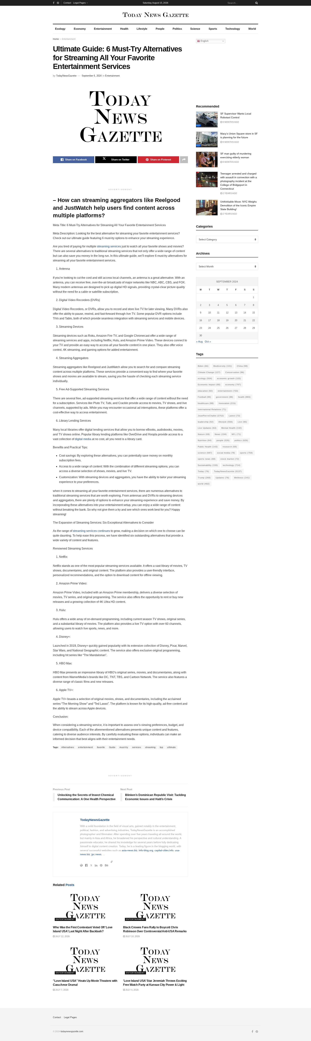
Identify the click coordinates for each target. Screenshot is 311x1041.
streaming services (109, 246)
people (223, 440)
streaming (150, 747)
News (221, 434)
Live (242, 422)
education (205, 391)
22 (253, 320)
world (204, 484)
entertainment (85, 747)
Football (204, 397)
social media (226, 453)
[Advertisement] (120, 177)
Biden (203, 366)
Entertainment (103, 28)
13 (236, 312)
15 (253, 312)
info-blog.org (146, 850)
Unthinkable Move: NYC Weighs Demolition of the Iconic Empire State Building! (238, 205)
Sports (213, 28)
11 (218, 312)
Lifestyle (142, 28)
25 (218, 328)
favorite (101, 747)
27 (236, 328)
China (242, 366)
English (204, 41)
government (224, 397)
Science (195, 28)
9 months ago (230, 122)
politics (241, 440)
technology (231, 465)
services (136, 747)
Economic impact (209, 384)
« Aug (199, 341)
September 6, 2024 (92, 75)
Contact (67, 3)
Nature (204, 434)
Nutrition (205, 440)
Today (203, 471)
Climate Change (209, 372)
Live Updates (207, 428)
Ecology (60, 28)
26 (227, 328)
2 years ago (229, 193)
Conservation (234, 372)
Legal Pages (79, 3)
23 (200, 328)
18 (218, 320)
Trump (204, 478)
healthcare (206, 403)
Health (124, 28)
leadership (206, 422)
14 (245, 312)
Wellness (242, 478)
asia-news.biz (129, 850)
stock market (229, 459)
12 (227, 312)
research (230, 447)
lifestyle (225, 422)
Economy (80, 28)
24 (209, 328)
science (205, 453)
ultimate (171, 747)
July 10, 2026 (132, 936)
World (252, 28)
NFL (236, 434)
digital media (83, 439)
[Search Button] (256, 3)
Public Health (208, 447)
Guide (112, 747)
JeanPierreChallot (211, 416)
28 (245, 328)
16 (200, 320)
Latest (234, 416)
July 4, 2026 (132, 990)
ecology (205, 378)
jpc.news (96, 854)
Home (56, 39)
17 (209, 320)
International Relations (212, 409)
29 (253, 328)
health (244, 397)
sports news (207, 459)
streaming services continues (91, 530)
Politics (177, 28)
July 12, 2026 (62, 936)
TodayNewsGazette (66, 75)
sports (246, 453)
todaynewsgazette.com (72, 1031)
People (160, 28)
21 (245, 320)
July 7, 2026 (61, 990)
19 (227, 320)
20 (236, 320)
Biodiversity (222, 366)
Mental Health (231, 428)
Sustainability (208, 465)
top (161, 747)
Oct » (208, 341)
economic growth (229, 378)
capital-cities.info (164, 850)
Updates (222, 478)
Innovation (227, 403)
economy (233, 384)
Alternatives (67, 747)
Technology (232, 28)
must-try (124, 747)
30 (200, 335)
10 (209, 312)
